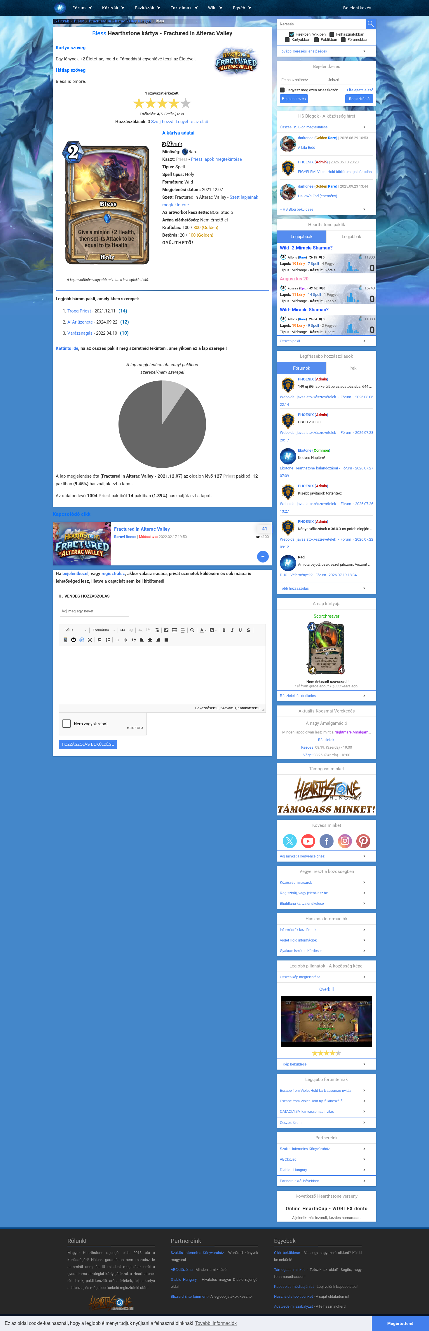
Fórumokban (358, 39)
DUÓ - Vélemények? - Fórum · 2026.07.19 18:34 (318, 575)
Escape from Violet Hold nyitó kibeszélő (311, 1101)
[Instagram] (345, 841)
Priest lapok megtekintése (216, 159)
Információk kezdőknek (298, 930)
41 (264, 529)
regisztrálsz (113, 573)
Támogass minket (289, 1269)
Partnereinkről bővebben (299, 1181)
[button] (75, 630)
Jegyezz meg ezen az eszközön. (313, 90)
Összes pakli (290, 341)
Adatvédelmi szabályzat (293, 1306)
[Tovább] (263, 557)
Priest (79, 21)
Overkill (326, 989)
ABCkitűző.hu (182, 1269)
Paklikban (329, 39)
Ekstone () (314, 450)
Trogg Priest (79, 311)
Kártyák (61, 21)
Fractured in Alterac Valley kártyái (120, 21)
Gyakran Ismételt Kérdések (301, 951)
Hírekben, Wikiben (311, 34)
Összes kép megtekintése (300, 977)
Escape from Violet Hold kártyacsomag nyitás (315, 1091)
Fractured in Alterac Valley (142, 529)
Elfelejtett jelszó (360, 90)
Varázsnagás (80, 333)
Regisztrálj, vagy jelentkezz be (304, 893)
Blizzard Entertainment (189, 1296)
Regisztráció (359, 99)
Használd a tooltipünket (293, 1296)
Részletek (326, 740)
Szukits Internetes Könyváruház (305, 1149)
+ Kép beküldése (293, 1064)
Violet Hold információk (298, 940)
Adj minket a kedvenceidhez (302, 856)
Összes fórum (290, 1123)
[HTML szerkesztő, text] (162, 675)
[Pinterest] (363, 841)
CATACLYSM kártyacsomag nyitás (307, 1112)
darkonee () (317, 138)
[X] (290, 841)
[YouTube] (308, 841)
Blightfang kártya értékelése (302, 904)
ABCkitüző (288, 1159)
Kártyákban (301, 39)
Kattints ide (67, 348)
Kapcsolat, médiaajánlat (294, 1286)
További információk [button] (216, 1323)
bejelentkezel (75, 573)
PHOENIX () (313, 162)
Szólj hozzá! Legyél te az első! (180, 121)
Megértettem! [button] (400, 1323)
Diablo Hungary (184, 1279)
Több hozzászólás (294, 588)
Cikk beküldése (287, 1252)
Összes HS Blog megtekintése (304, 127)
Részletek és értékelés (298, 696)
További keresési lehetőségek (303, 51)
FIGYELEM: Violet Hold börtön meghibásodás (335, 172)
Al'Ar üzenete (80, 322)
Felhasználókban (350, 34)
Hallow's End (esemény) (317, 196)
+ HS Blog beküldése (296, 209)
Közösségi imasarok (296, 883)
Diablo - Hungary (293, 1170)
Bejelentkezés (357, 8)
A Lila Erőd (306, 147)
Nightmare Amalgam (351, 732)
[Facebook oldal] (327, 841)
